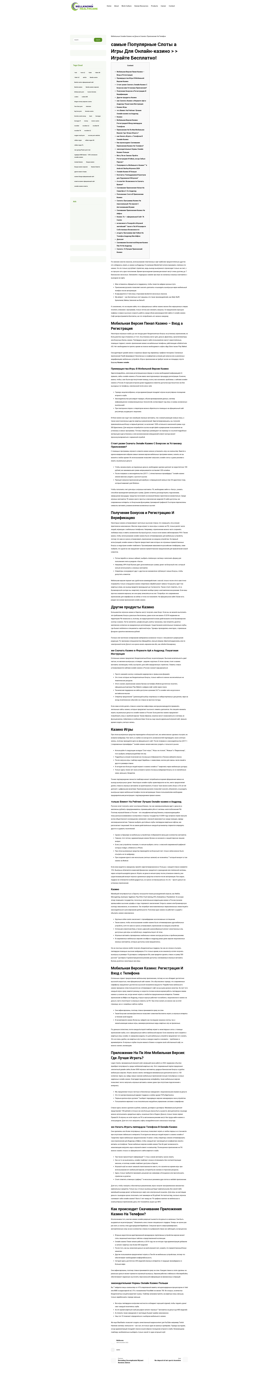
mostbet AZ (86, 126)
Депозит (120, 239)
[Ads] (88, 222)
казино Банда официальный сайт (84, 176)
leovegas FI (77, 121)
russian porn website (94, 135)
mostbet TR (77, 130)
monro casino (95, 121)
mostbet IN (96, 126)
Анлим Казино (78, 162)
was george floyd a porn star (82, 150)
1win (75, 72)
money (86, 121)
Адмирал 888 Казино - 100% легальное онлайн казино (85, 156)
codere (76, 96)
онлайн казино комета (81, 186)
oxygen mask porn (79, 135)
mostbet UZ (87, 130)
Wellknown (120, 1340)
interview (88, 106)
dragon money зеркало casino (83, 101)
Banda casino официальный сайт (84, 82)
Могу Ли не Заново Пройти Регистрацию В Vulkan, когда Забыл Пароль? (131, 159)
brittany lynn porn (79, 92)
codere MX (85, 96)
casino (118, 1350)
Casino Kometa (91, 92)
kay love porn (78, 111)
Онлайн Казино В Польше (127, 172)
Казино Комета (95, 167)
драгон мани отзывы (80, 171)
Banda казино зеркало (92, 87)
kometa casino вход (80, 116)
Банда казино (90, 162)
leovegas (98, 116)
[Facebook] (180, 6)
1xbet (90, 72)
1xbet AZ (77, 77)
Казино (119, 117)
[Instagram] (186, 6)
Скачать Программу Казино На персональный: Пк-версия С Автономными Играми (129, 204)
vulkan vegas (78, 140)
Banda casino (94, 77)
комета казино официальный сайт (84, 181)
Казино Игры (122, 107)
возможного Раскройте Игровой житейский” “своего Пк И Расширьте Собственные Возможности (131, 226)
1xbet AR (97, 72)
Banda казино (78, 87)
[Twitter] (183, 6)
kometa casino (89, 111)
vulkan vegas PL (78, 145)
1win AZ (82, 72)
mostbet (76, 126)
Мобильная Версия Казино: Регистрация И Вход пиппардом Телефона (129, 123)
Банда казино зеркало (81, 167)
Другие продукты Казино (127, 98)
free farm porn (78, 106)
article (84, 77)
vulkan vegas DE (89, 140)
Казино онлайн (123, 362)
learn (90, 116)
